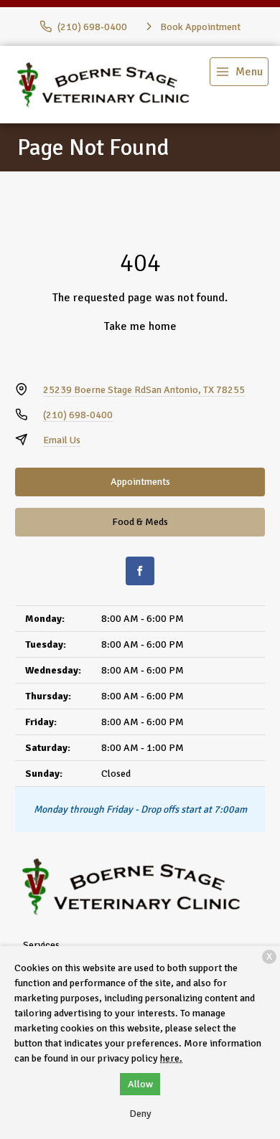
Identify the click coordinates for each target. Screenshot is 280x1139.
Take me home (140, 326)
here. (171, 1058)
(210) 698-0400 (78, 415)
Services (41, 945)
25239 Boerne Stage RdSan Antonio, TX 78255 (144, 390)
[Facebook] (140, 571)
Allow (140, 1084)
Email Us (61, 440)
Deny (140, 1113)
